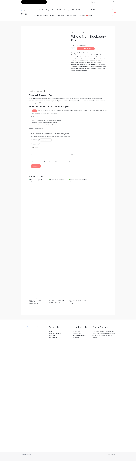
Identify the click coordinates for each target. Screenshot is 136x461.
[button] (34, 2)
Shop (53, 10)
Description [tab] (32, 91)
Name (33, 155)
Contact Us (81, 15)
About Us (41, 10)
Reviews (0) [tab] (41, 91)
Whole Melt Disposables (79, 10)
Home (34, 10)
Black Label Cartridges (63, 10)
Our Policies (60, 15)
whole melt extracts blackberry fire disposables (87, 61)
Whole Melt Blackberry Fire (36, 98)
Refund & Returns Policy (79, 335)
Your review (35, 144)
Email (71, 155)
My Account (76, 337)
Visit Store (52, 335)
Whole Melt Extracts (94, 10)
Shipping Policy (94, 2)
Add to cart (86, 49)
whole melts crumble (81, 70)
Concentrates (71, 15)
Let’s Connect (53, 337)
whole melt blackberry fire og (82, 55)
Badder (52, 15)
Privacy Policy (76, 331)
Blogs (47, 10)
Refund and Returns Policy (107, 2)
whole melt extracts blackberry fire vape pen (90, 66)
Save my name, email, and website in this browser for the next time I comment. (55, 162)
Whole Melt (70, 110)
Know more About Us (55, 333)
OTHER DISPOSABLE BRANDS (40, 15)
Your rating (35, 140)
